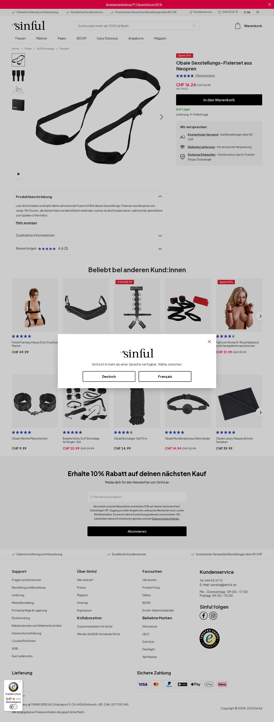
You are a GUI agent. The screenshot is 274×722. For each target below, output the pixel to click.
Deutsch (109, 376)
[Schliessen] (209, 341)
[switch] (13, 706)
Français (165, 376)
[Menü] (20, 682)
